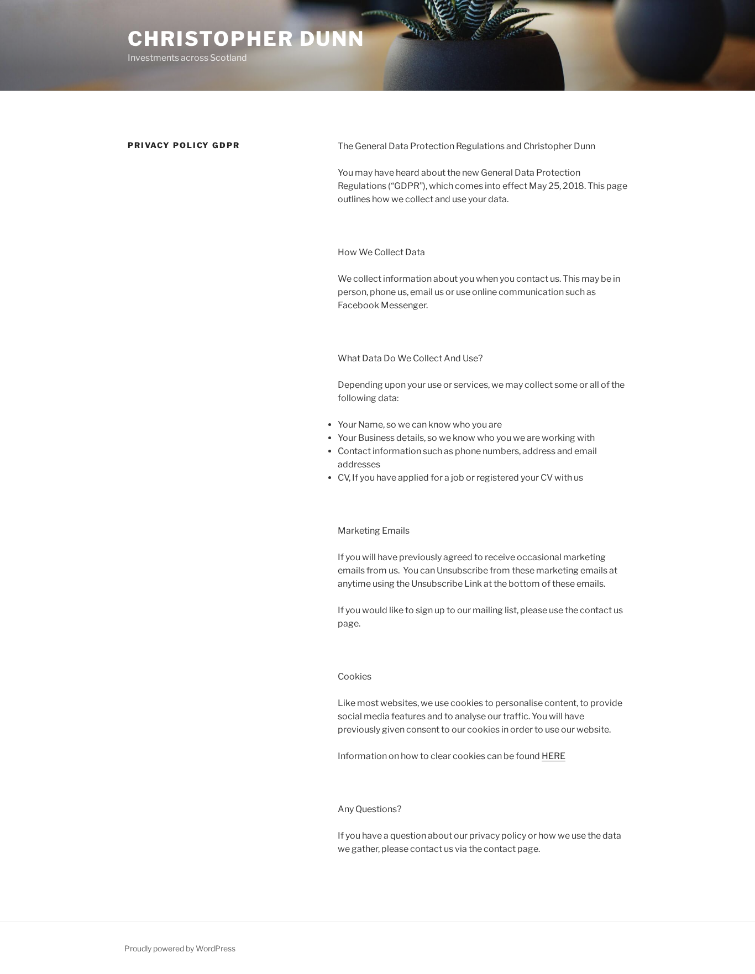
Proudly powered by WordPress (179, 948)
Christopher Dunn (246, 39)
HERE (553, 756)
